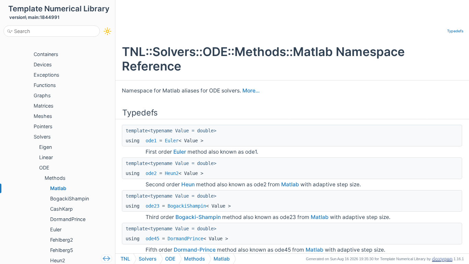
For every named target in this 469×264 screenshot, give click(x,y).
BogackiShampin (187, 206)
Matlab (290, 184)
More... (251, 90)
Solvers (148, 259)
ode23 (152, 206)
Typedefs (455, 31)
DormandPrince (185, 238)
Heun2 (172, 173)
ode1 (151, 140)
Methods (194, 259)
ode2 (151, 173)
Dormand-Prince (195, 249)
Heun (188, 184)
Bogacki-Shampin (198, 217)
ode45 (152, 238)
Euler (172, 140)
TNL (125, 259)
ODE (170, 259)
